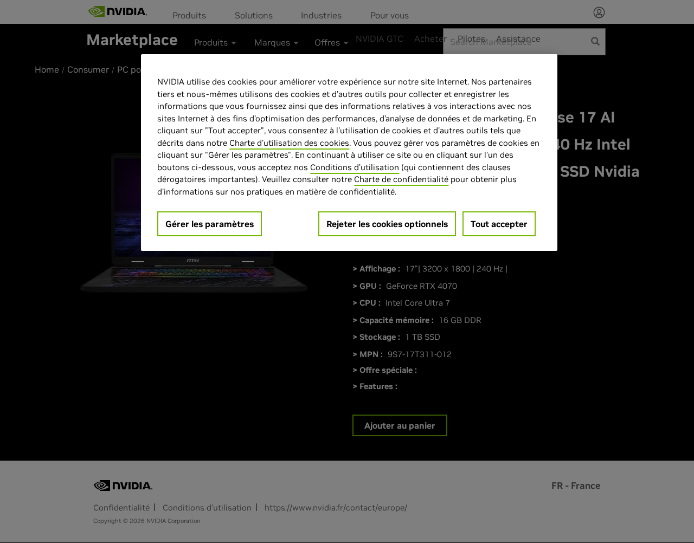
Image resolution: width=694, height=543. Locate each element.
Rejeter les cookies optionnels (387, 223)
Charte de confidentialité (401, 179)
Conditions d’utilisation (354, 167)
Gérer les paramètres (209, 223)
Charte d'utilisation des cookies (289, 143)
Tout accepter (499, 223)
